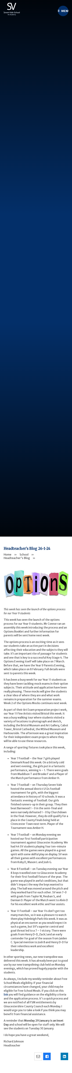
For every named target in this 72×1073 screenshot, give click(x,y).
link (6, 994)
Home (7, 554)
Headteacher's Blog (17, 558)
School (24, 554)
